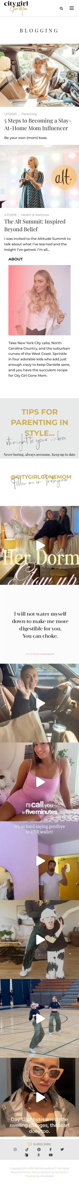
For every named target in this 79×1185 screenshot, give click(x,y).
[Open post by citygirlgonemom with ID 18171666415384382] (39, 939)
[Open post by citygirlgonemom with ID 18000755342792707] (39, 1097)
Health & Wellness (35, 215)
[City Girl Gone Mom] (16, 8)
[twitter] (63, 1149)
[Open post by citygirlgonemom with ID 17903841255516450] (39, 703)
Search (61, 8)
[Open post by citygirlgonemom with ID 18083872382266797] (39, 624)
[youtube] (52, 1155)
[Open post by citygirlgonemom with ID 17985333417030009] (39, 1018)
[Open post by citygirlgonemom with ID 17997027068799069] (39, 545)
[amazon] (39, 1155)
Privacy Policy (31, 1172)
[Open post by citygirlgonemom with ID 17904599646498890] (39, 860)
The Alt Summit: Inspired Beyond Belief (35, 225)
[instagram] (16, 1149)
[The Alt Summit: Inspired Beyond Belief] (39, 176)
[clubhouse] (27, 1155)
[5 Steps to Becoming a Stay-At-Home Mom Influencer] (39, 75)
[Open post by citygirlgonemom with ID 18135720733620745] (39, 781)
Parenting (29, 114)
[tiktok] (27, 1149)
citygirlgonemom (39, 510)
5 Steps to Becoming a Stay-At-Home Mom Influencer (37, 124)
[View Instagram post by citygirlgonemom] (75, 580)
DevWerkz (61, 1172)
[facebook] (51, 1149)
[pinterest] (40, 1149)
